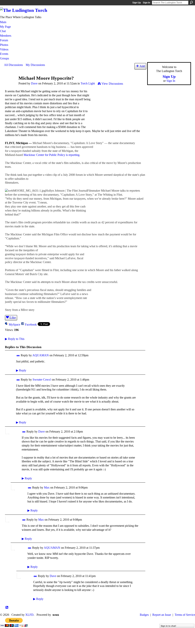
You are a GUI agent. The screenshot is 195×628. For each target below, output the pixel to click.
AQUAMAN (40, 355)
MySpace (14, 324)
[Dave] (10, 85)
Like (13, 317)
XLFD (29, 614)
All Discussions (13, 64)
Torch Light (88, 83)
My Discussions (35, 64)
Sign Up (136, 2)
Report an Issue (161, 614)
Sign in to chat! (168, 626)
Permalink (18, 355)
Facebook (31, 324)
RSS (7, 607)
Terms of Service (185, 614)
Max (47, 487)
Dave (34, 83)
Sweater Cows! (42, 379)
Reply (21, 370)
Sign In (146, 2)
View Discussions (112, 83)
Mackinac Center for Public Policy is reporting (51, 154)
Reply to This (14, 338)
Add (142, 66)
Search (191, 2)
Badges (144, 614)
